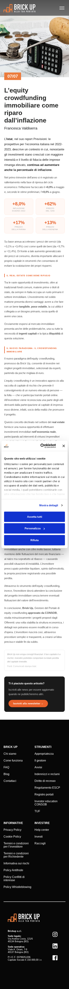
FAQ (6, 767)
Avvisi (38, 767)
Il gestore (40, 760)
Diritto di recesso (45, 780)
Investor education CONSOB (46, 803)
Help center (41, 829)
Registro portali (44, 794)
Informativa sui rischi (16, 863)
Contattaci (10, 780)
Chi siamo (10, 753)
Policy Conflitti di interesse (14, 878)
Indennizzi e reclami (47, 774)
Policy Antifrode (13, 870)
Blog (6, 774)
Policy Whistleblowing (17, 886)
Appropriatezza (44, 753)
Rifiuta (34, 539)
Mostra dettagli (48, 505)
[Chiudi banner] (63, 446)
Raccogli (40, 843)
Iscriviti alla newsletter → (28, 703)
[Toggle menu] (61, 8)
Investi (38, 836)
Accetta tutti (34, 516)
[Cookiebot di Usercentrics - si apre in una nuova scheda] (42, 446)
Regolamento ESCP (47, 787)
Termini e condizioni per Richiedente (16, 855)
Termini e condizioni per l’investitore (16, 845)
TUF (37, 811)
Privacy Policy (12, 829)
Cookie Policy (12, 836)
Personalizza (33, 528)
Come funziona (13, 760)
